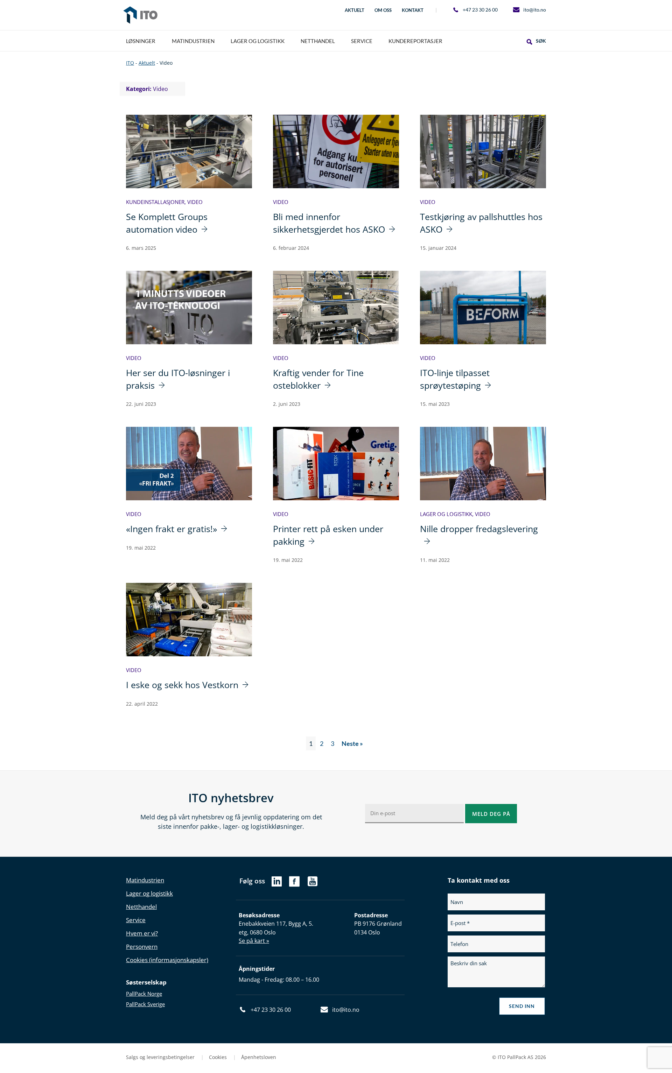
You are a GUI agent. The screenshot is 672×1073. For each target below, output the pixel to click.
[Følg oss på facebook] (294, 884)
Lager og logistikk (446, 513)
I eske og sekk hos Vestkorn (182, 685)
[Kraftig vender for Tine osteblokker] (336, 307)
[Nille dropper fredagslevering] (483, 463)
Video (195, 201)
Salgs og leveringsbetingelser (161, 1057)
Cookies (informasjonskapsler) (167, 960)
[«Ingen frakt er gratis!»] (189, 463)
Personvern (142, 947)
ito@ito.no (534, 10)
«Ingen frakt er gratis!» (171, 529)
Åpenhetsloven (258, 1057)
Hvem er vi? (142, 933)
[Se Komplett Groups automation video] (189, 151)
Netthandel (141, 907)
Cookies (218, 1057)
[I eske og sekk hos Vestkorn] (189, 619)
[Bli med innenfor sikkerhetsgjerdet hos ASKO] (336, 151)
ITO (140, 15)
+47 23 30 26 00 (480, 10)
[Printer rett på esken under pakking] (336, 463)
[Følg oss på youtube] (312, 884)
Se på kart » (254, 941)
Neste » (352, 743)
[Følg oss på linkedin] (277, 883)
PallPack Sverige (145, 1004)
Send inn (522, 1006)
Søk (541, 41)
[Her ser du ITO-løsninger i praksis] (189, 307)
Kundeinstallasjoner (155, 201)
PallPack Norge (144, 993)
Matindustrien (145, 880)
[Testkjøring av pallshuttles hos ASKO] (483, 151)
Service (136, 920)
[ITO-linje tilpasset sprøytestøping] (483, 307)
